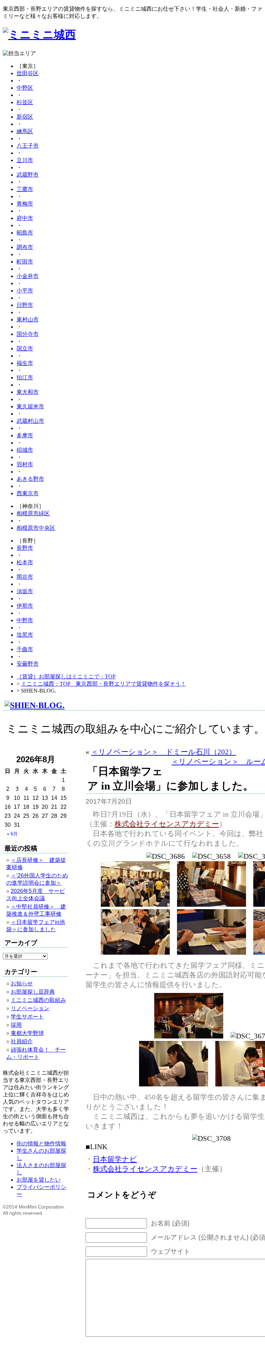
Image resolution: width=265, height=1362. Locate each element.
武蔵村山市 (30, 421)
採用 (16, 1025)
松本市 (25, 562)
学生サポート (27, 1017)
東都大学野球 (27, 1033)
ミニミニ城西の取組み (38, 1000)
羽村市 (25, 464)
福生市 (25, 363)
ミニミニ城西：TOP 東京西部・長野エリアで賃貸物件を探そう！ (103, 684)
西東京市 (28, 493)
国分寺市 (28, 334)
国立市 (25, 348)
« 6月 (12, 833)
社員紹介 (22, 1041)
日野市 (25, 305)
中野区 (25, 88)
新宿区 (25, 117)
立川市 (25, 160)
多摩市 (25, 435)
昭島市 (25, 233)
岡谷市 (25, 577)
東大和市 (28, 392)
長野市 (25, 548)
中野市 (25, 620)
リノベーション (30, 1008)
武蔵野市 (28, 175)
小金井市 (28, 276)
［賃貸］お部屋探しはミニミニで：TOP (66, 676)
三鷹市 (25, 189)
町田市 (25, 262)
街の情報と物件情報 (41, 1143)
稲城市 (25, 450)
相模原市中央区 (36, 528)
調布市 (25, 247)
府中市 (25, 218)
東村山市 (28, 319)
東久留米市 (30, 406)
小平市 (25, 291)
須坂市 (25, 591)
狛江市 (25, 377)
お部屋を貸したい (39, 1180)
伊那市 (25, 606)
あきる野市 (30, 479)
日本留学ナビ (115, 1159)
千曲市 (25, 649)
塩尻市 (25, 635)
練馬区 (25, 131)
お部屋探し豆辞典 (33, 992)
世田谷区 (28, 73)
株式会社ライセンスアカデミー (167, 824)
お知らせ (22, 983)
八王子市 (28, 146)
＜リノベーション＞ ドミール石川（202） (163, 752)
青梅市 (25, 204)
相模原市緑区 (33, 513)
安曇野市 (28, 664)
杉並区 (25, 102)
